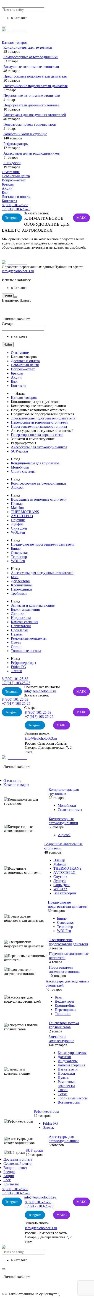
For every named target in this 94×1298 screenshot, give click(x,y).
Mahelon (17, 508)
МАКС (81, 217)
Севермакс (19, 553)
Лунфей (17, 524)
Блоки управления (25, 609)
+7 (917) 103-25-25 (16, 209)
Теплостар (19, 557)
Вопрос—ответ (14, 180)
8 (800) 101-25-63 (15, 205)
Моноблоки (20, 467)
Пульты (17, 634)
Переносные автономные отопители (31, 95)
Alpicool (17, 487)
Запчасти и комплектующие (25, 134)
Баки (14, 577)
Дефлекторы (20, 581)
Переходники (21, 589)
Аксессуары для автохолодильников (31, 153)
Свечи (16, 642)
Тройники (19, 593)
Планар (17, 503)
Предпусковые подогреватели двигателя (35, 76)
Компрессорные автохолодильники (30, 57)
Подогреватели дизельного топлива (31, 105)
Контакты (9, 201)
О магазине (11, 172)
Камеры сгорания (24, 622)
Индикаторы (21, 618)
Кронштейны (21, 585)
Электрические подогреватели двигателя (35, 86)
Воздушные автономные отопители (31, 67)
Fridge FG (18, 667)
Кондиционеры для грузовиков (27, 47)
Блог (5, 192)
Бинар (16, 548)
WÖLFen (18, 532)
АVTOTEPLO (22, 516)
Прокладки (19, 630)
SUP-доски (12, 163)
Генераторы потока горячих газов (29, 124)
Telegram (11, 217)
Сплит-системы (23, 471)
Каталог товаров (15, 42)
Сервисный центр (16, 176)
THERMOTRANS (25, 512)
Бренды (8, 184)
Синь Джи (19, 528)
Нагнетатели (21, 626)
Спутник (18, 520)
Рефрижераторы (16, 144)
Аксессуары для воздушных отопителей (34, 115)
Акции (7, 188)
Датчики (17, 614)
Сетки (16, 647)
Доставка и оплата (16, 197)
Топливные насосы (26, 651)
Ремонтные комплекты (29, 638)
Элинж (16, 671)
